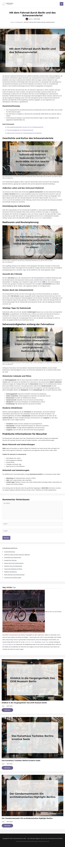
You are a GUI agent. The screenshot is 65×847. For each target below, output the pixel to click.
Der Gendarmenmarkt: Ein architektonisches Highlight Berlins (27, 818)
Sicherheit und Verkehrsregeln (12, 577)
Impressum (19, 841)
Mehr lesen (7, 710)
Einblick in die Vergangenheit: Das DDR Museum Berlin (24, 703)
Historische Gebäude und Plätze (13, 569)
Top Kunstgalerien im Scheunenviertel (20, 130)
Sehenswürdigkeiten (7, 644)
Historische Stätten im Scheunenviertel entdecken (24, 133)
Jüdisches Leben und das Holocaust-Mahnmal (17, 554)
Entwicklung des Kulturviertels (12, 557)
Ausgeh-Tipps (45, 642)
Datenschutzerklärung (30, 841)
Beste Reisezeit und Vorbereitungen (14, 574)
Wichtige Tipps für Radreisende (13, 566)
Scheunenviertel (38, 218)
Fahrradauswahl (38, 278)
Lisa (14, 587)
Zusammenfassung (9, 551)
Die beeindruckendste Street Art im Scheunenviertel (25, 127)
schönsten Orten (29, 642)
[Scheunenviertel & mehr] (8, 3)
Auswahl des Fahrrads (10, 560)
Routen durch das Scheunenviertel (13, 563)
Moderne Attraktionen (10, 572)
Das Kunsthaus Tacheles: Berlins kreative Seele (21, 760)
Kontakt (39, 841)
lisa (3, 706)
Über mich (46, 841)
